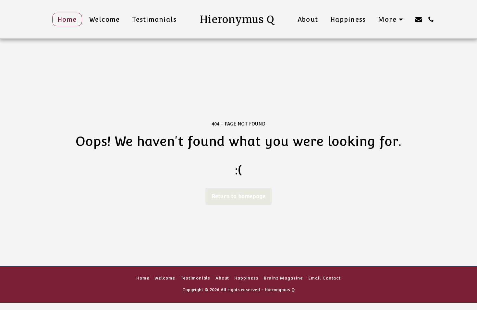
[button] (418, 19)
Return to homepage (238, 196)
